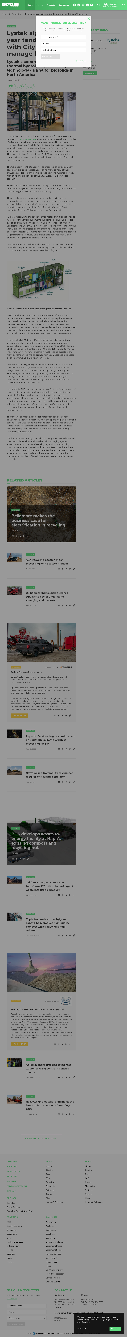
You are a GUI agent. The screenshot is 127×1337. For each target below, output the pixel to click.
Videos (40, 5)
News (30, 5)
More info (81, 1328)
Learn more (81, 61)
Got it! (115, 1328)
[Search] (123, 5)
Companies (64, 5)
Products (51, 5)
